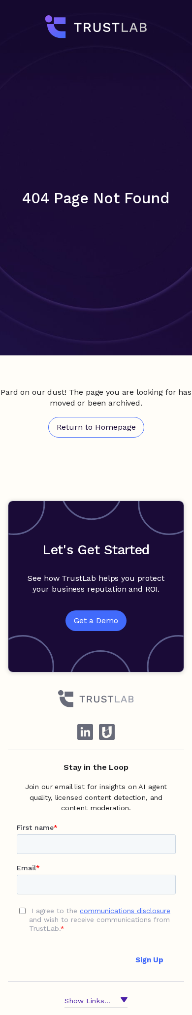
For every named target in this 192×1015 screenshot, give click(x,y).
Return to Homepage (96, 427)
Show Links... (87, 1001)
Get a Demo (96, 620)
